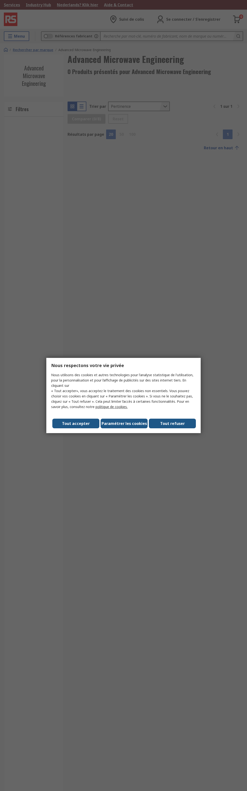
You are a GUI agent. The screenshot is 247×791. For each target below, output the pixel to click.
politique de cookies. (112, 406)
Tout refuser (172, 423)
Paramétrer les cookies (124, 423)
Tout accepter (76, 423)
